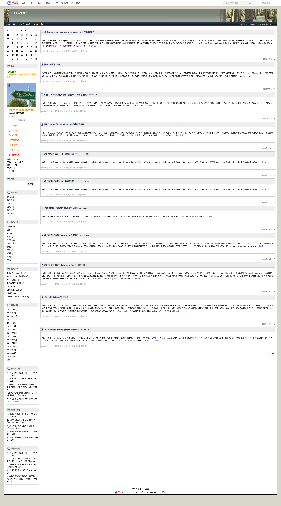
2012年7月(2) (12, 312)
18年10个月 (18, 162)
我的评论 (10, 200)
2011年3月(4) (12, 333)
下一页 (271, 353)
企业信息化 (12, 243)
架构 (10, 246)
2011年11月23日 (268, 175)
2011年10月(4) (13, 319)
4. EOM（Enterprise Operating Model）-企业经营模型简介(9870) (22, 393)
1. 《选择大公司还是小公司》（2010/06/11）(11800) (22, 373)
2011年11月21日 (268, 202)
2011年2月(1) (12, 336)
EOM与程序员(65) (14, 279)
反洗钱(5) (11, 286)
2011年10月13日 (268, 324)
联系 (28, 24)
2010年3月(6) (12, 356)
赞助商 (64, 3)
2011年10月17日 (268, 259)
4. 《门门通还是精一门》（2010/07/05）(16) (21, 471)
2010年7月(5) (12, 343)
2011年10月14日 (268, 291)
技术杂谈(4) (12, 293)
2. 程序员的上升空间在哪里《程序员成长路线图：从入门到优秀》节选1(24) (22, 459)
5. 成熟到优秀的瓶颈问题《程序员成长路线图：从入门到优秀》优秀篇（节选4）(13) (22, 478)
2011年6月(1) (12, 323)
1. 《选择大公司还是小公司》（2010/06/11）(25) (22, 453)
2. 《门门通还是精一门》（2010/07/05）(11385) (22, 379)
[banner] (12, 3)
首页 (15, 24)
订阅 (33, 24)
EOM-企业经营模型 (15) (16, 273)
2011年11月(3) (13, 316)
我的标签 (10, 210)
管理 (42, 24)
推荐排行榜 (15, 448)
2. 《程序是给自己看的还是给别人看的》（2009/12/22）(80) (21, 421)
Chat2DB (75, 3)
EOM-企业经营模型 (17, 13)
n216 (16, 159)
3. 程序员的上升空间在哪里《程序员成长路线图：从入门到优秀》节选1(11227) (22, 387)
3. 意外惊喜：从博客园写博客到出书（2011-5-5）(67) (21, 426)
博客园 (8, 24)
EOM (10, 233)
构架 (10, 250)
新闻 (40, 3)
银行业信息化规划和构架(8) (18, 296)
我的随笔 (10, 196)
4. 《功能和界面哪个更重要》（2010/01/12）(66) (22, 432)
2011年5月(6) (12, 326)
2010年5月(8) (12, 349)
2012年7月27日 (269, 89)
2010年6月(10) (13, 346)
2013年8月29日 (269, 58)
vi (9, 256)
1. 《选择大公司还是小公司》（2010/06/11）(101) (22, 415)
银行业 (11, 226)
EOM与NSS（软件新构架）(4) (19, 276)
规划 (10, 229)
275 (15, 165)
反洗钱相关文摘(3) (14, 289)
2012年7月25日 (269, 118)
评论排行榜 (15, 409)
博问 (48, 3)
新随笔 (21, 24)
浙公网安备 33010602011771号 (131, 492)
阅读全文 (92, 45)
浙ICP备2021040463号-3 (155, 492)
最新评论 (10, 207)
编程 (10, 253)
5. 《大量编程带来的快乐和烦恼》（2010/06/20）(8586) (22, 399)
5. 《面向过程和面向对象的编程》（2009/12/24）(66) (22, 438)
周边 (32, 3)
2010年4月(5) (12, 353)
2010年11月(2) (13, 339)
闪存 (55, 3)
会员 (24, 3)
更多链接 (10, 213)
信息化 (11, 240)
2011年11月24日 (268, 148)
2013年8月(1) (12, 309)
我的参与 (10, 203)
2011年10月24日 (268, 229)
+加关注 (10, 170)
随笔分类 (14, 268)
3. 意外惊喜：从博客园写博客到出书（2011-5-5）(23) (21, 465)
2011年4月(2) (12, 329)
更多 (9, 260)
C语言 (10, 236)
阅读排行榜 (15, 368)
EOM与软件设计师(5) (15, 283)
